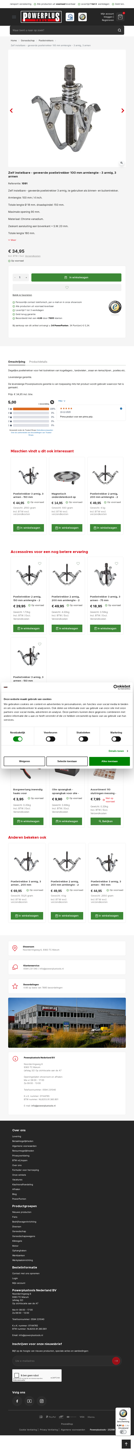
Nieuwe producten (21, 1212)
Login (15, 1278)
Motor (15, 1245)
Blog (14, 1194)
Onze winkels (19, 1175)
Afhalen (16, 1189)
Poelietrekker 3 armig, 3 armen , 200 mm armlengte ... (26, 883)
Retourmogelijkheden (23, 1150)
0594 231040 (37, 1319)
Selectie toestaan (67, 761)
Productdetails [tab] (38, 361)
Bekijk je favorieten (22, 295)
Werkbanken (18, 1255)
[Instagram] (41, 1401)
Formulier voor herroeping (25, 1170)
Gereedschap (28, 40)
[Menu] (129, 1410)
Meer (13, 240)
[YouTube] (29, 1401)
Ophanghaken (19, 1250)
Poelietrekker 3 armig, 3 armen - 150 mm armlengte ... (28, 496)
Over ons (17, 1165)
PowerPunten (19, 1199)
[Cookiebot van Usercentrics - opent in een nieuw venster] (116, 687)
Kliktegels (17, 1241)
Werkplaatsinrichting (22, 1260)
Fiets (14, 1217)
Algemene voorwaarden (24, 1146)
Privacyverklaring (20, 1155)
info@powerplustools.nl (43, 1105)
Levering (16, 1136)
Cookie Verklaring (28, 1429)
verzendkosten (21, 514)
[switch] (50, 739)
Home (14, 40)
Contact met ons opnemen (26, 1273)
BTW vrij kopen (19, 1160)
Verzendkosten (33, 256)
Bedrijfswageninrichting (24, 1221)
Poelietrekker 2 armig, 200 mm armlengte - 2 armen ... (104, 496)
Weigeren (24, 761)
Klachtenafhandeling (22, 1184)
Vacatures (17, 1179)
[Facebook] (17, 1401)
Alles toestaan (109, 761)
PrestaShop (67, 1424)
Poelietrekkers (46, 40)
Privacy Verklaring (49, 1429)
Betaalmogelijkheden (22, 1141)
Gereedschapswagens (23, 1236)
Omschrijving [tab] (16, 361)
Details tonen (116, 751)
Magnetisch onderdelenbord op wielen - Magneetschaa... (67, 496)
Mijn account (18, 1283)
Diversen (16, 1226)
